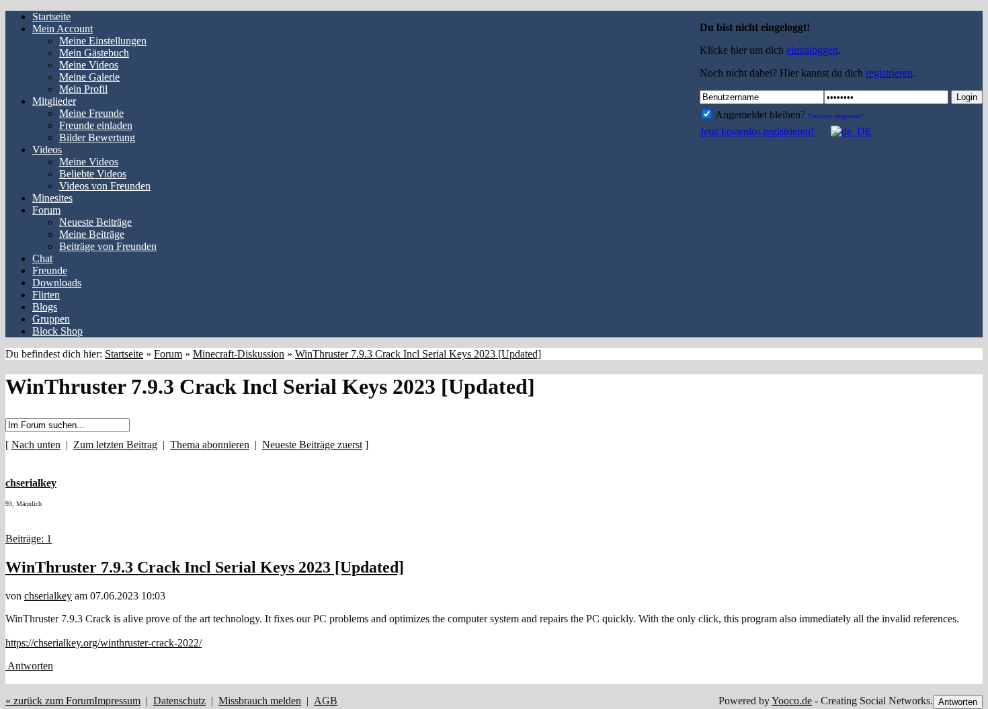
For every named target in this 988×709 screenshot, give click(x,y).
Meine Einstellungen (103, 40)
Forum (168, 354)
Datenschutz (179, 700)
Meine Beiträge (91, 234)
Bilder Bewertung (97, 137)
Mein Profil (83, 89)
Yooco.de (792, 700)
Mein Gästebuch (94, 52)
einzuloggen (812, 50)
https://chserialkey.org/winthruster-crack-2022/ (103, 643)
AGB (325, 700)
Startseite (124, 354)
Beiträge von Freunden (108, 246)
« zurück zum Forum (49, 700)
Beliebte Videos (92, 173)
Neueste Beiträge (95, 222)
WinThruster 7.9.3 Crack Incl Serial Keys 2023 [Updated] (418, 354)
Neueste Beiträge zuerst (312, 444)
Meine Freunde (91, 113)
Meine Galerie (89, 77)
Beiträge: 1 (28, 538)
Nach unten (35, 444)
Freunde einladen (95, 125)
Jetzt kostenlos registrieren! (757, 131)
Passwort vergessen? (835, 116)
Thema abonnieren (209, 444)
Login (966, 97)
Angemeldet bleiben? (759, 114)
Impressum (117, 700)
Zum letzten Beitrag (115, 444)
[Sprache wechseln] (844, 131)
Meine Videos (88, 65)
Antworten (29, 665)
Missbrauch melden (259, 700)
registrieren (889, 73)
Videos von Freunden (105, 186)
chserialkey (48, 595)
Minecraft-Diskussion (238, 354)
